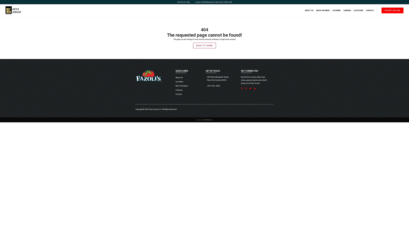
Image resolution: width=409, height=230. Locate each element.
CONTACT (370, 10)
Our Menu (179, 82)
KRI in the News (182, 86)
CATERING (336, 10)
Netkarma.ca (208, 120)
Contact (179, 94)
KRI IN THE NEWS (323, 10)
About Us (179, 77)
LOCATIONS (358, 10)
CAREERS (347, 10)
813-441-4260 (185, 2)
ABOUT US (309, 10)
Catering (179, 90)
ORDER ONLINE (392, 10)
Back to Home (204, 46)
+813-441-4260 (213, 86)
